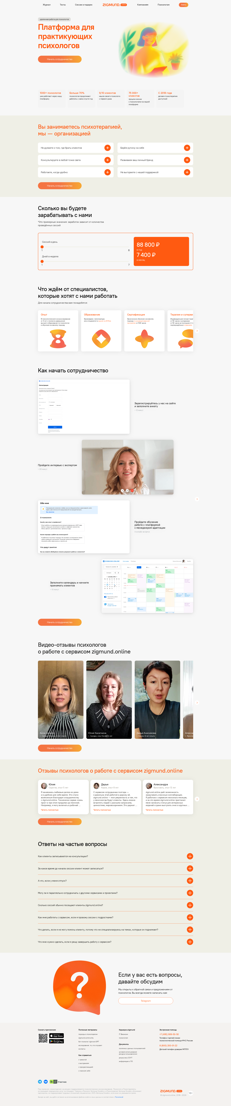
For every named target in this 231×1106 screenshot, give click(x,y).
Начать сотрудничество (59, 59)
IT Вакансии (123, 1034)
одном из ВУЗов (104, 321)
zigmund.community (85, 1038)
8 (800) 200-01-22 (168, 1045)
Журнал (47, 4)
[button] (34, 98)
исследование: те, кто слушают (90, 1045)
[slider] (42, 246)
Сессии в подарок (83, 4)
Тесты (63, 4)
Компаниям (142, 4)
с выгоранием (83, 1063)
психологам (123, 1038)
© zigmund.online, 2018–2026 (173, 1095)
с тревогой (82, 1060)
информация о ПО (126, 1061)
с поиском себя (84, 1071)
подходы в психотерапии (87, 1034)
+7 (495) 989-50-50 (169, 1034)
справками (188, 325)
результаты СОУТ (125, 1058)
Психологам (163, 4)
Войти (183, 5)
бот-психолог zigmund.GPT (88, 1042)
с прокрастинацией (85, 1067)
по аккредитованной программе (138, 322)
